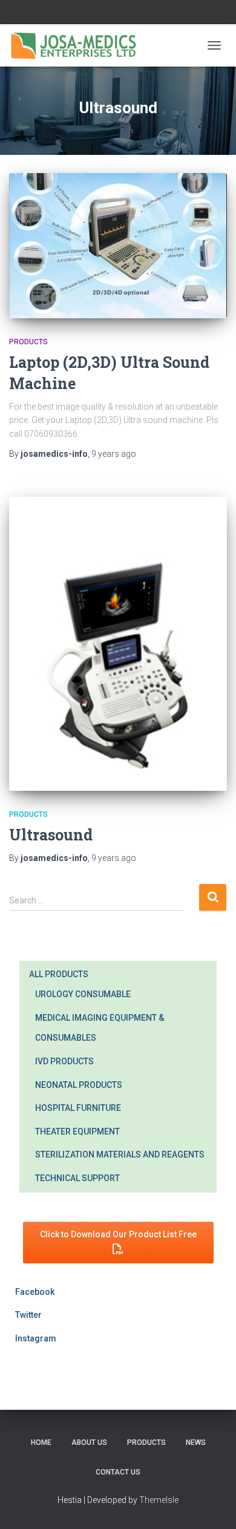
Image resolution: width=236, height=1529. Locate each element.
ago (113, 454)
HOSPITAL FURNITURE (78, 1108)
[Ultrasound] (118, 644)
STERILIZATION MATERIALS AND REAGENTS (120, 1154)
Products (28, 342)
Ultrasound (51, 835)
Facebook (34, 1292)
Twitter (28, 1315)
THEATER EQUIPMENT (77, 1131)
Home (41, 1442)
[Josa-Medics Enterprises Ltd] (78, 45)
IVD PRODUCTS (64, 1061)
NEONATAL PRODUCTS (78, 1085)
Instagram (35, 1338)
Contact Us (118, 1472)
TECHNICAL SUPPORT (77, 1178)
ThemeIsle (159, 1500)
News (196, 1442)
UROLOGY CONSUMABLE (83, 994)
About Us (89, 1442)
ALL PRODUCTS (58, 974)
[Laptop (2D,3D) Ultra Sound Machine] (118, 245)
